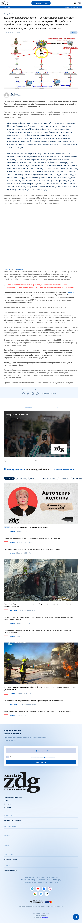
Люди (15, 860)
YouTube (38, 889)
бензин (65, 478)
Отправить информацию (13, 797)
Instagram (50, 889)
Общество (8, 854)
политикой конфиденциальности (43, 757)
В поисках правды (10, 871)
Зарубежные (14, 610)
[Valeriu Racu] (41, 237)
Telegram (32, 889)
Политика (8, 865)
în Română (7, 804)
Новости (8, 815)
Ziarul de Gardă (19, 269)
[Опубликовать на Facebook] (23, 393)
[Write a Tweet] (28, 393)
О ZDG (6, 801)
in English (7, 807)
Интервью (7, 860)
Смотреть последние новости (63, 469)
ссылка (8, 423)
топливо (34, 478)
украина (21, 478)
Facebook (44, 889)
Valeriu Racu (8, 269)
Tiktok (47, 894)
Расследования (10, 826)
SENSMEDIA (45, 917)
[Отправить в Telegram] (33, 393)
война (9, 478)
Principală (7, 14)
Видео (6, 845)
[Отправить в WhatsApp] (37, 393)
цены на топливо (50, 478)
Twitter (41, 894)
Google (35, 894)
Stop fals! (18, 821)
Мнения (7, 836)
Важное (14, 14)
